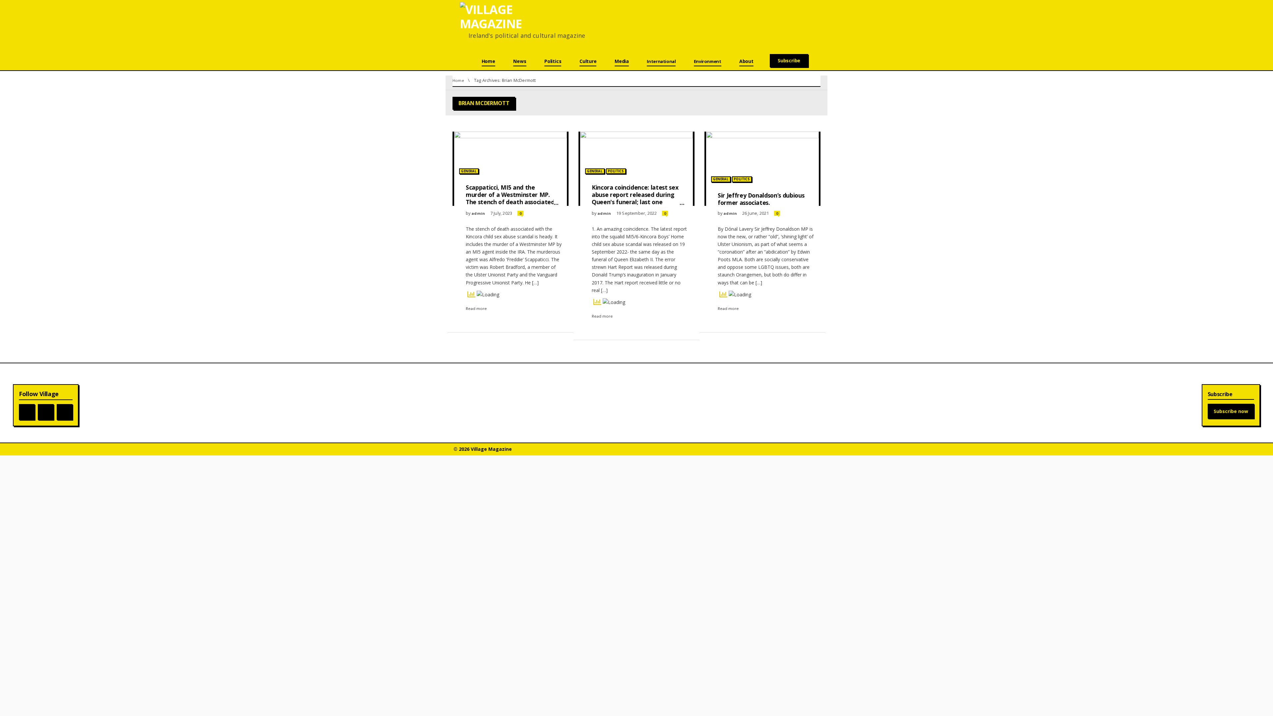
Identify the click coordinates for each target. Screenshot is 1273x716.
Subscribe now (1231, 411)
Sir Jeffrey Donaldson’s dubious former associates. (761, 199)
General (468, 171)
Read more (476, 308)
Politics (616, 171)
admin (478, 213)
